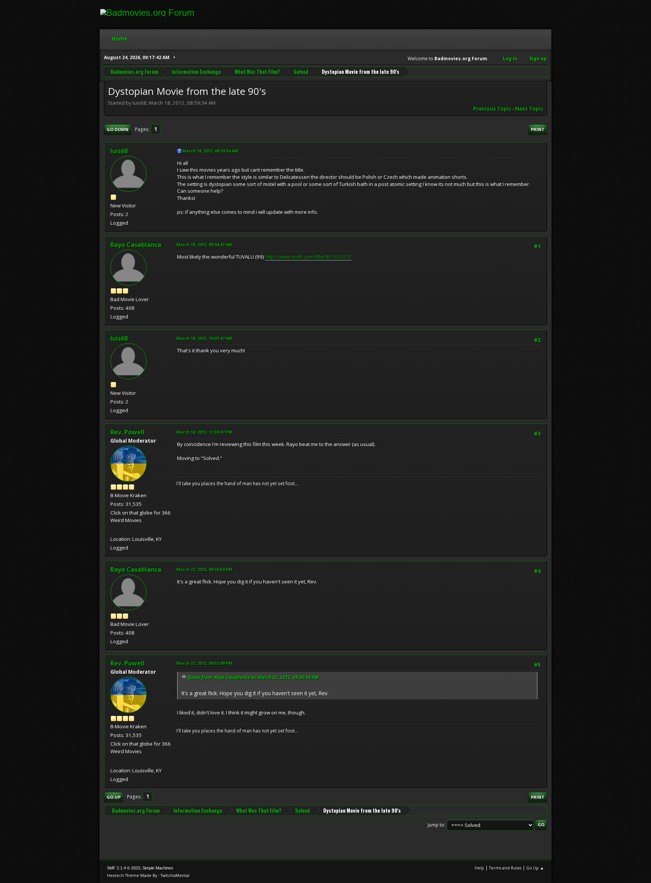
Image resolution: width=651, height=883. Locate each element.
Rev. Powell (127, 432)
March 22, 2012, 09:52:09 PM (204, 663)
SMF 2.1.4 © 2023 (123, 868)
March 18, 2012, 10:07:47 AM (204, 338)
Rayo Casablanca (135, 245)
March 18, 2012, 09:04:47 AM (204, 244)
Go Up (114, 797)
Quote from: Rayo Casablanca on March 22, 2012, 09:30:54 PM (253, 677)
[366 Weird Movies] (113, 530)
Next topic (529, 108)
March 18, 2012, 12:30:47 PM (204, 432)
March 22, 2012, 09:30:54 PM (204, 569)
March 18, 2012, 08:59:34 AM (210, 151)
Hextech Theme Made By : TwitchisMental (148, 875)
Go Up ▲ (535, 868)
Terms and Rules (505, 868)
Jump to (436, 824)
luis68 (119, 151)
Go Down (117, 129)
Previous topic (492, 108)
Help (479, 868)
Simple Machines (157, 868)
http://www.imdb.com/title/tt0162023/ (308, 256)
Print (537, 129)
